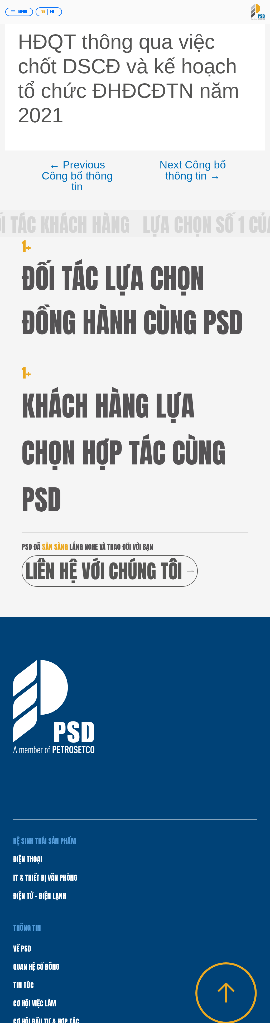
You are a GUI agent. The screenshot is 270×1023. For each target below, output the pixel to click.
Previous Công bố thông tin (77, 175)
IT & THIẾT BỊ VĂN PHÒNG (45, 877)
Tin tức (23, 985)
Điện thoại (27, 859)
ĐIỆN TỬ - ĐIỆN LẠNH (39, 896)
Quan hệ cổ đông (36, 967)
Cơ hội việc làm (34, 1003)
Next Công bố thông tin (193, 170)
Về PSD (22, 948)
